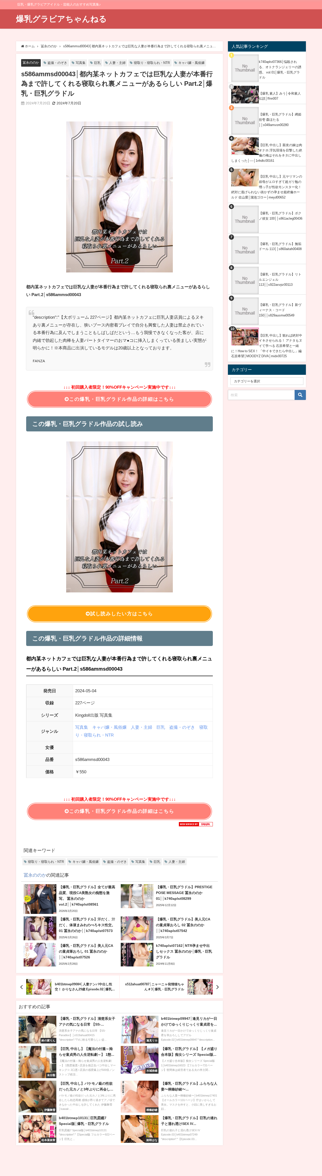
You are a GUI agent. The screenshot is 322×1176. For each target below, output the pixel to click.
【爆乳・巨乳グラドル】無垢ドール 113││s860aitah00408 (280, 246)
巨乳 (97, 62)
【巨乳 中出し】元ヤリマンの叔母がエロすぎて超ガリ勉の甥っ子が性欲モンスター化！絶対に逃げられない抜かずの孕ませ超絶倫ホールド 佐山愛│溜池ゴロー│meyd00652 (266, 187)
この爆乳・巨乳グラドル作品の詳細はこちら (121, 399)
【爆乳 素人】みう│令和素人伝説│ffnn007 (280, 96)
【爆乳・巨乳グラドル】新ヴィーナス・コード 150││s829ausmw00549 (280, 310)
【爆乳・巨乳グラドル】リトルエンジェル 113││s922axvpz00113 (280, 279)
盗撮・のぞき (57, 62)
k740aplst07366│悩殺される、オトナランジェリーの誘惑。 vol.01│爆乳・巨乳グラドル (280, 69)
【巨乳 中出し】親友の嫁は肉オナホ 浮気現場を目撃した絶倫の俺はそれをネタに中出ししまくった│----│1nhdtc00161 (266, 152)
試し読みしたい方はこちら (121, 613)
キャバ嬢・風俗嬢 (191, 62)
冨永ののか (31, 62)
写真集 (81, 62)
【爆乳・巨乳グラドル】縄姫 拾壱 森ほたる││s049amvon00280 (280, 119)
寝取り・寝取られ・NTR (152, 62)
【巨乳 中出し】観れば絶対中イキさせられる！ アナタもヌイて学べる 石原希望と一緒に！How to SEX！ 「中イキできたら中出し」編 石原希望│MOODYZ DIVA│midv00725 (266, 346)
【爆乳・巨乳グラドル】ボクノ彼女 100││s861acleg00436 (280, 216)
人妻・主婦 (117, 62)
